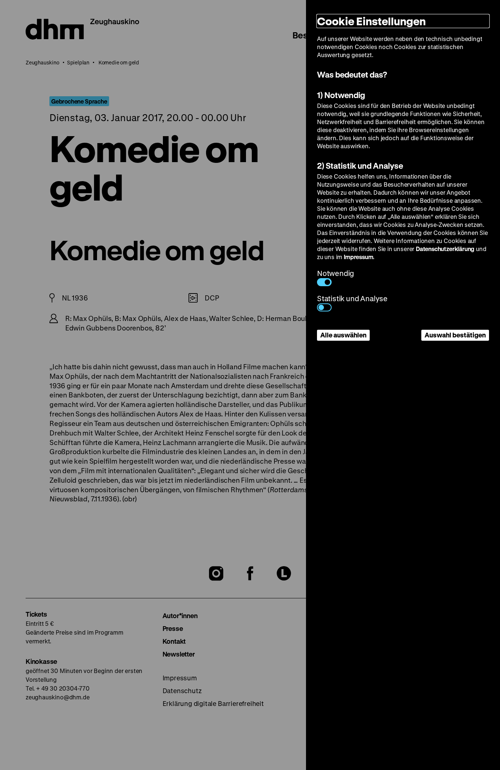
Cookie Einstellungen (371, 21)
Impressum (358, 256)
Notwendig (335, 273)
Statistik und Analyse (352, 298)
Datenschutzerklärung (445, 248)
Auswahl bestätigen (455, 335)
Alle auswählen (343, 335)
